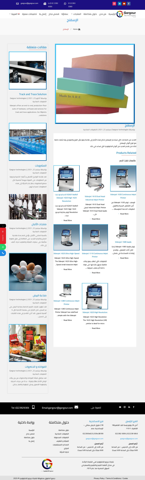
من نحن (102, 13)
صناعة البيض (40, 295)
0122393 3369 (71, 4)
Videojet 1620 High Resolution (95, 312)
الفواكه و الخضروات (36, 366)
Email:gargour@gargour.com (57, 407)
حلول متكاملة (90, 13)
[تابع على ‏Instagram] (114, 3)
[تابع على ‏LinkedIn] (119, 3)
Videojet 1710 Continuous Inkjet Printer (95, 255)
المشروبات (41, 165)
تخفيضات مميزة (29, 13)
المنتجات (77, 13)
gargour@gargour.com (94, 438)
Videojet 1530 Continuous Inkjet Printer (123, 196)
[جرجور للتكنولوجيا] (126, 14)
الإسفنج (72, 20)
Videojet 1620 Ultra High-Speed (66, 253)
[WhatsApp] (3, 247)
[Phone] (3, 253)
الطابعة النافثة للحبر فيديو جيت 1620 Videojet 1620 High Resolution (66, 198)
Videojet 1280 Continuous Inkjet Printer (66, 302)
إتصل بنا (42, 13)
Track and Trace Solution (33, 94)
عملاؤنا (64, 13)
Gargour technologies (18, 98)
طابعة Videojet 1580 (123, 242)
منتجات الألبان (39, 224)
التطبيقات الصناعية (40, 101)
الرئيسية (112, 13)
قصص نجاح (54, 13)
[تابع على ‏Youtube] (124, 3)
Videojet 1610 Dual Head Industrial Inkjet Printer (95, 198)
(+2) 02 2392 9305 (53, 4)
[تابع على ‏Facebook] (128, 3)
